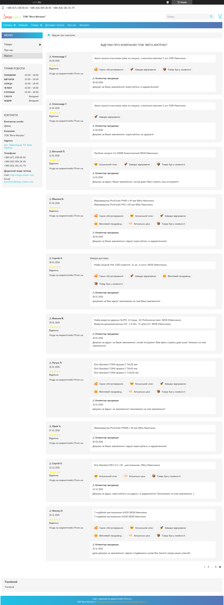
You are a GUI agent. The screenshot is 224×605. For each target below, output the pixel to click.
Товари (35, 25)
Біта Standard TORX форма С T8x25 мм (115, 368)
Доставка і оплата (54, 25)
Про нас (72, 25)
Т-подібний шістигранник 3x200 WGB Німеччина (120, 516)
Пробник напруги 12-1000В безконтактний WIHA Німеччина (126, 153)
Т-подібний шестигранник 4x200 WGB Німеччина (120, 512)
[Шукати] (211, 17)
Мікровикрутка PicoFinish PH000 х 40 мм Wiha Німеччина (124, 428)
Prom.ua (128, 599)
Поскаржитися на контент (108, 602)
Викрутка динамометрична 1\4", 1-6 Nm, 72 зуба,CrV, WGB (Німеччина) (132, 324)
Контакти (84, 25)
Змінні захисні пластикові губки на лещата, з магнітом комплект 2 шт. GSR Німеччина (140, 58)
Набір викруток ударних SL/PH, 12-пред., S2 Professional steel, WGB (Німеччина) (137, 320)
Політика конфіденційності (134, 602)
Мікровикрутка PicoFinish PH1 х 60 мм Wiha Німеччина (123, 204)
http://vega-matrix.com (22, 175)
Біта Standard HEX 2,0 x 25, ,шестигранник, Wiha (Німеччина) (127, 465)
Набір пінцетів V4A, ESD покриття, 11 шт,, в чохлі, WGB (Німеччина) (130, 264)
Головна (7, 25)
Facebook (9, 587)
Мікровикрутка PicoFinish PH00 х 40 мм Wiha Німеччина (124, 200)
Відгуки (8, 55)
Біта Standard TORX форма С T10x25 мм (116, 372)
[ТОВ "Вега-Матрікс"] (11, 16)
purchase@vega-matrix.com (18, 181)
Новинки (23, 25)
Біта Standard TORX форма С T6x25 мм (115, 364)
